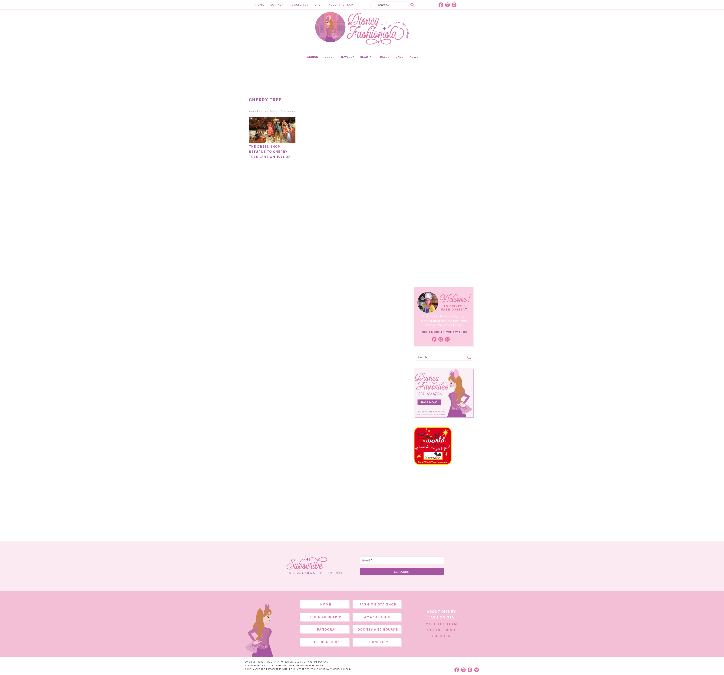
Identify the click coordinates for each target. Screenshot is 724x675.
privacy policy (367, 368)
